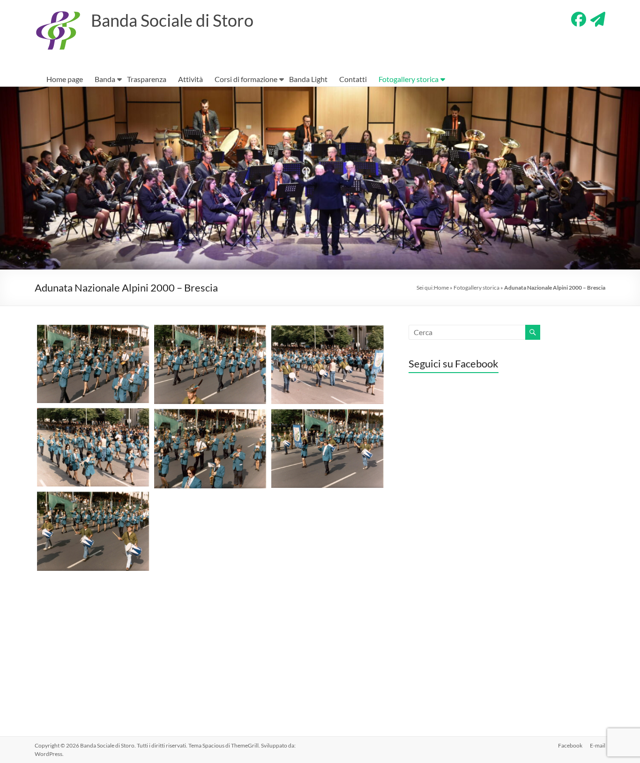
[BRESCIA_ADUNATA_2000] (93, 531)
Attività (190, 79)
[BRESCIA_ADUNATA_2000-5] (210, 449)
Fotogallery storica (409, 79)
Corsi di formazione (246, 79)
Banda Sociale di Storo (172, 20)
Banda (105, 79)
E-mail (597, 745)
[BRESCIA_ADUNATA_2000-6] (327, 448)
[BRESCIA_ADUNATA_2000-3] (327, 364)
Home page (64, 79)
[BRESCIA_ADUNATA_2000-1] (93, 364)
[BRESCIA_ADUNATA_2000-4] (93, 447)
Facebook (570, 745)
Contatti (353, 79)
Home (441, 287)
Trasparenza (146, 79)
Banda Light (308, 79)
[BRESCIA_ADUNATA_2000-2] (210, 364)
